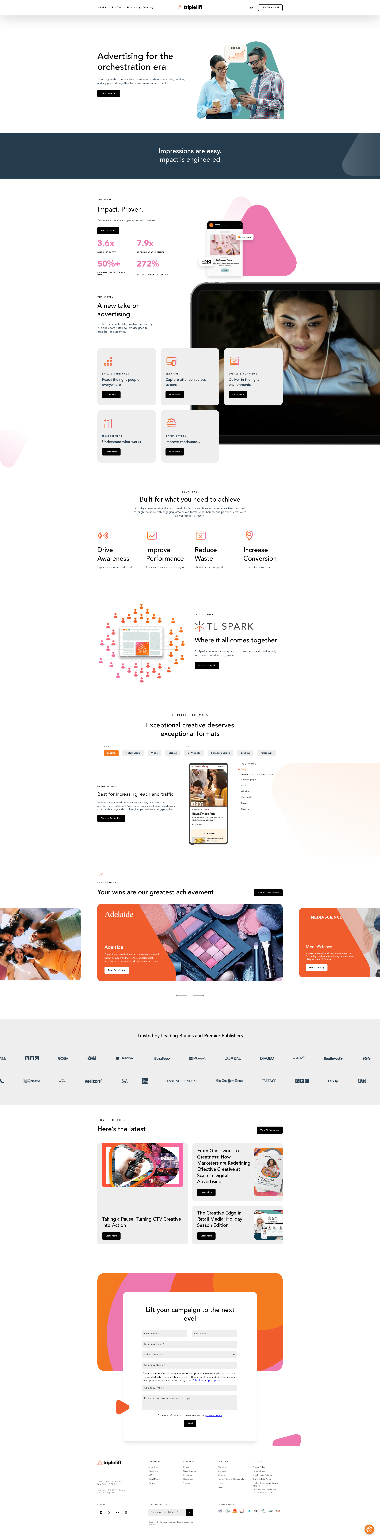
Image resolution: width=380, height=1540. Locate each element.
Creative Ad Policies (262, 1475)
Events (221, 1487)
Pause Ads (267, 753)
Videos (186, 1483)
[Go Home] (190, 8)
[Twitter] (109, 1512)
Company (147, 8)
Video (154, 753)
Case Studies (189, 1471)
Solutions (102, 8)
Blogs (186, 1467)
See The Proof (108, 231)
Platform (117, 8)
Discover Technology (111, 818)
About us (222, 1467)
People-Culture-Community (231, 1479)
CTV (150, 1475)
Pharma (245, 809)
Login (250, 8)
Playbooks (188, 1479)
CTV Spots (194, 753)
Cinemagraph (248, 780)
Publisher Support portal (206, 1380)
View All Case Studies (268, 893)
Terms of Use (259, 1471)
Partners (152, 1483)
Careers (221, 1475)
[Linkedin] (100, 1512)
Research (187, 1475)
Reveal (244, 803)
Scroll (244, 786)
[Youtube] (117, 1512)
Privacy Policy (259, 1467)
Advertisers (154, 1467)
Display (172, 753)
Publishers (153, 1471)
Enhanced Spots (220, 753)
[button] (181, 995)
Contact (222, 1471)
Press (220, 1483)
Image (244, 769)
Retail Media (133, 753)
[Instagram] (125, 1512)
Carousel (246, 797)
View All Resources (269, 1130)
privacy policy (213, 1415)
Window (245, 792)
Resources (132, 8)
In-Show (245, 753)
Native (111, 753)
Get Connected (270, 8)
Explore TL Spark (206, 666)
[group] (190, 942)
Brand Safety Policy (262, 1479)
